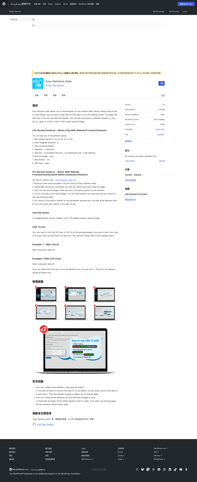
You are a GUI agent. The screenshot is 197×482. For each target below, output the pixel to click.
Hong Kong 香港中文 (38, 470)
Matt (156, 452)
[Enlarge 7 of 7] (115, 325)
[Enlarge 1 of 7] (57, 289)
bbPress (158, 456)
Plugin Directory (15, 11)
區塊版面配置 (50, 459)
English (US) (160, 129)
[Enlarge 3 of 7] (115, 289)
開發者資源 (85, 456)
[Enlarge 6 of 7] (115, 307)
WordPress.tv (88, 459)
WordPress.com (161, 448)
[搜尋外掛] (33, 19)
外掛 (47, 456)
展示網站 (48, 448)
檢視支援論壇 (130, 180)
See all (162, 161)
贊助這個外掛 (130, 199)
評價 (45, 95)
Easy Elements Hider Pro (66, 180)
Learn (84, 448)
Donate (121, 456)
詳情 (36, 95)
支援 (163, 95)
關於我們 (12, 448)
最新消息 (12, 452)
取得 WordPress (186, 4)
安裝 (54, 95)
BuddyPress (159, 459)
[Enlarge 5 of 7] (86, 307)
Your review (130, 161)
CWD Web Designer (55, 85)
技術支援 (85, 452)
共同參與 (121, 448)
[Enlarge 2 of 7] (86, 289)
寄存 (10, 456)
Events (120, 452)
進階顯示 (128, 141)
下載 (161, 83)
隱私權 (11, 459)
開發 (63, 95)
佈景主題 (48, 452)
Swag (121, 459)
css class (160, 134)
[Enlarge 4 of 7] (57, 307)
